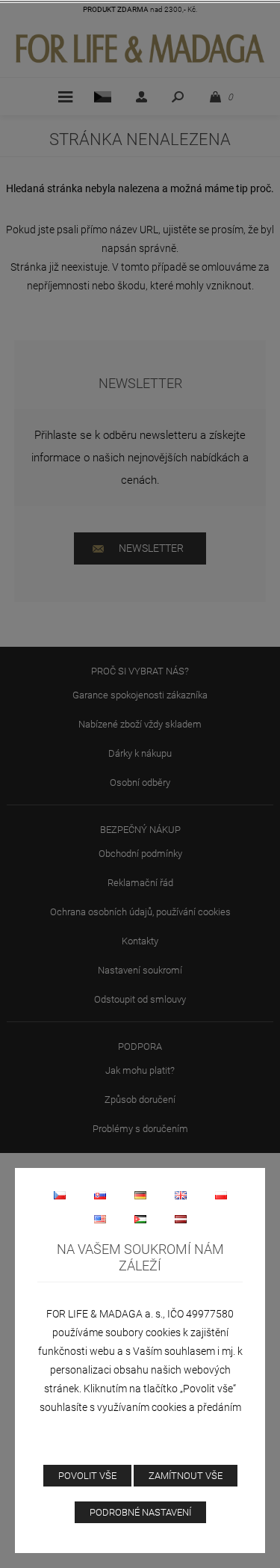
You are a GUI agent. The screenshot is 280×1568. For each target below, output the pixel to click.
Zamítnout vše (186, 1475)
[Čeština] (60, 1195)
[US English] (100, 1219)
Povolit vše (87, 1475)
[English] (181, 1195)
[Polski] (221, 1195)
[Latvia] (181, 1219)
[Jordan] (140, 1219)
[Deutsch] (140, 1195)
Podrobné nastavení (140, 1512)
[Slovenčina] (100, 1195)
